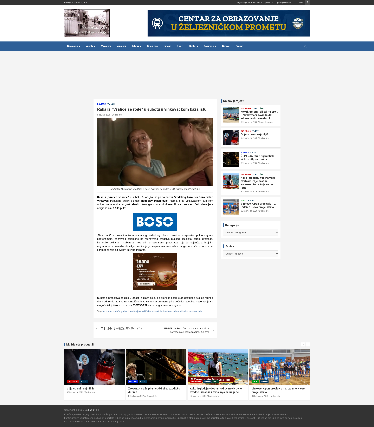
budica (106, 311)
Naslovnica (73, 46)
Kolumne (209, 46)
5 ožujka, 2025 (103, 115)
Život (262, 108)
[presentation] (303, 344)
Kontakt (256, 2)
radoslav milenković (174, 311)
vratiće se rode (195, 311)
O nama (300, 2)
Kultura (193, 46)
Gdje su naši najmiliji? (254, 134)
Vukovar (121, 46)
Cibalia (167, 46)
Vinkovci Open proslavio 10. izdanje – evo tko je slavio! (258, 205)
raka (185, 311)
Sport (180, 46)
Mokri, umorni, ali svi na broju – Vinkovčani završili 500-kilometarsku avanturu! (259, 115)
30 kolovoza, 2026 (249, 122)
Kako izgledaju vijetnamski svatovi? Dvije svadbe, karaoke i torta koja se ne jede (258, 182)
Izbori (135, 46)
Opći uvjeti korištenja (285, 2)
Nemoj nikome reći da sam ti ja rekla (275, 388)
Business (152, 46)
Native (226, 46)
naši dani (159, 311)
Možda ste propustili (80, 344)
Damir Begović (265, 122)
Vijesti (89, 46)
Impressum (268, 2)
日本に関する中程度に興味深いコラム (122, 328)
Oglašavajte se (243, 2)
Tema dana (246, 108)
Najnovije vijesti (233, 101)
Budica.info (91, 409)
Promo (239, 46)
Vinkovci (106, 46)
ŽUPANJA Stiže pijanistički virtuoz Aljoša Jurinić (258, 157)
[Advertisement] (187, 72)
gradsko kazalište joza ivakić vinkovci (138, 311)
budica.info (115, 311)
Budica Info (117, 115)
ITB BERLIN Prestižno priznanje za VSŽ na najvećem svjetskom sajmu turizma (186, 330)
